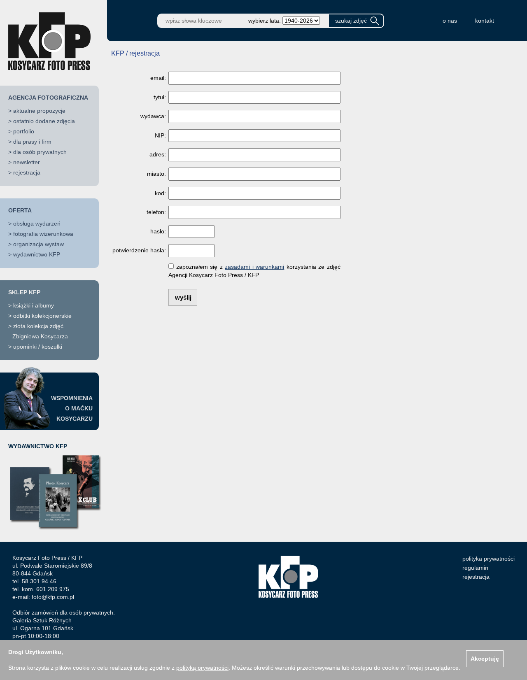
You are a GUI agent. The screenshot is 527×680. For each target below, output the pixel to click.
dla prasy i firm (32, 141)
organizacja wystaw (38, 244)
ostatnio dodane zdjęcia (44, 121)
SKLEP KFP (24, 292)
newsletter (26, 162)
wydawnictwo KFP (36, 254)
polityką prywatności (202, 667)
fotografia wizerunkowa (43, 234)
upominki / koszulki (37, 346)
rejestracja (26, 172)
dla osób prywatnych (40, 152)
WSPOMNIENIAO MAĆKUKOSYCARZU (72, 408)
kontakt (484, 20)
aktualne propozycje (39, 110)
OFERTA (20, 210)
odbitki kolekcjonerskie (42, 315)
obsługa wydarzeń (37, 223)
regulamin (475, 567)
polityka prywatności (488, 558)
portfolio (23, 131)
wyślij (183, 297)
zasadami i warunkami (254, 266)
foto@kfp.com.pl (53, 597)
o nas (450, 20)
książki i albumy (33, 305)
